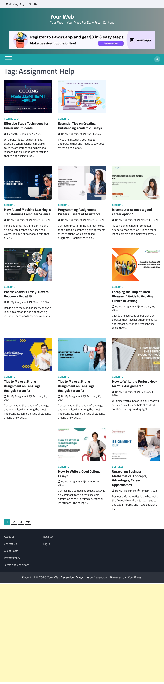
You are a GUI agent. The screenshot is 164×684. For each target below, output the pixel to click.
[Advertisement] (82, 633)
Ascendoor (101, 577)
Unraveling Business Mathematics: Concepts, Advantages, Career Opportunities (129, 478)
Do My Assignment (71, 134)
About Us (9, 537)
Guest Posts (11, 551)
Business (117, 466)
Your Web (62, 16)
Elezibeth (12, 134)
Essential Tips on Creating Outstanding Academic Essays (80, 126)
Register (48, 537)
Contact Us (10, 544)
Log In (46, 544)
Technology (12, 118)
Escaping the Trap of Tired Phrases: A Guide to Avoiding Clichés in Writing (132, 296)
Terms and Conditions (17, 565)
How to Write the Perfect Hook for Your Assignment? (134, 384)
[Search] (157, 59)
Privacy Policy (12, 558)
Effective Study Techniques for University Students (26, 126)
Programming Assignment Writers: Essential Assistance (79, 212)
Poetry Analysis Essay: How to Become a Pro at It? (26, 294)
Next (28, 522)
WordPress (134, 577)
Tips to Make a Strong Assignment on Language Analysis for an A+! (22, 386)
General (63, 118)
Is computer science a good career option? (132, 212)
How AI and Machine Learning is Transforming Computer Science (27, 212)
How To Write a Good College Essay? (79, 474)
